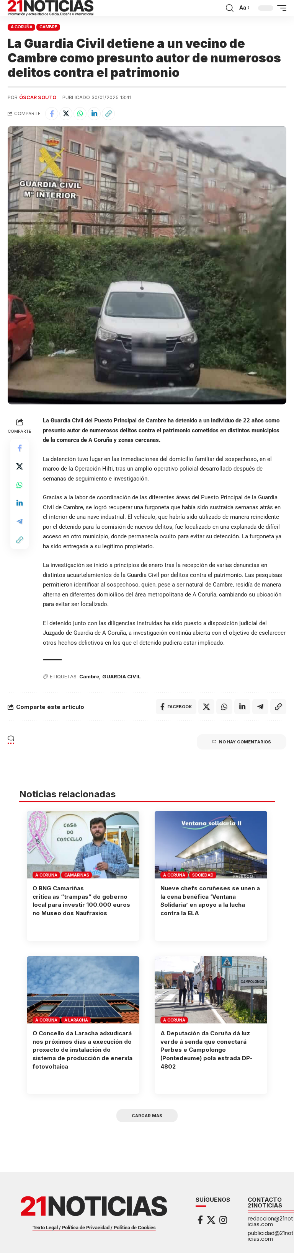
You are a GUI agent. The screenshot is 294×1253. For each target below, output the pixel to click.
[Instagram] (223, 1219)
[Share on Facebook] (51, 113)
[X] (211, 1219)
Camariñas (76, 875)
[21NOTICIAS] (50, 8)
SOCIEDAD (203, 875)
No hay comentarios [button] (245, 742)
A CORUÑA (22, 26)
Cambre (48, 26)
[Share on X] (65, 113)
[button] (229, 8)
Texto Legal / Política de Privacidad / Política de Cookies (94, 1227)
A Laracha (76, 1020)
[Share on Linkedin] (94, 113)
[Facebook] (200, 1219)
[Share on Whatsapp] (80, 113)
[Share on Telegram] (19, 521)
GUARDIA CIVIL (121, 676)
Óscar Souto (37, 97)
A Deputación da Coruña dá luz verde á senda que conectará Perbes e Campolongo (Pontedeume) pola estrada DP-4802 (206, 1050)
